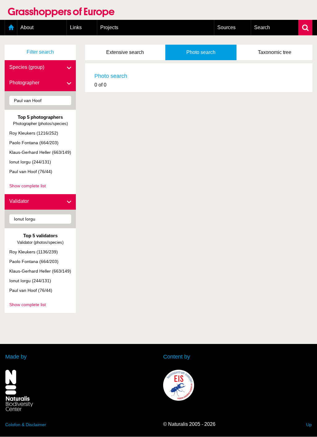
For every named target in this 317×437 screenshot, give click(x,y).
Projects (109, 27)
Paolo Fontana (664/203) (34, 142)
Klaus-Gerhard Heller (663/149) (40, 152)
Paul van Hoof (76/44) (30, 171)
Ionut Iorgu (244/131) (30, 162)
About (26, 27)
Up (309, 424)
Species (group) (26, 67)
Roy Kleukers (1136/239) (33, 252)
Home (11, 27)
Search (262, 27)
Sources (226, 27)
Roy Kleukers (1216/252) (33, 133)
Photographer (24, 82)
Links (76, 27)
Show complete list (27, 185)
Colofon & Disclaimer (25, 424)
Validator (19, 201)
